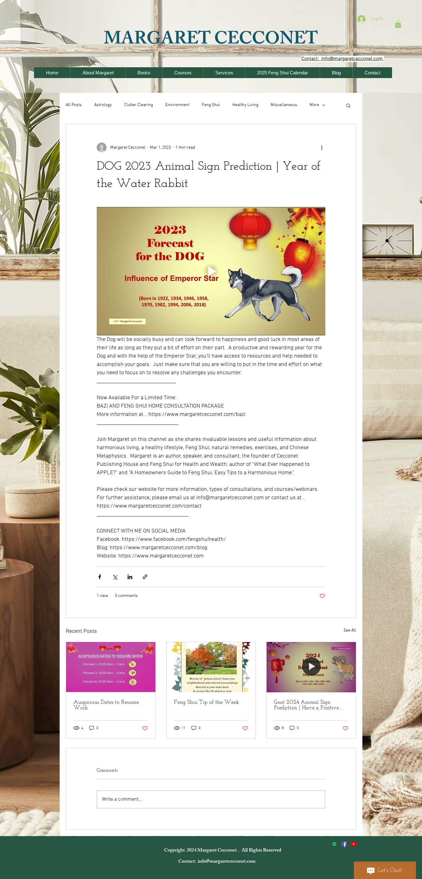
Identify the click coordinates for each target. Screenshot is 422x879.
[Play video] (211, 271)
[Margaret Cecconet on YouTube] (354, 844)
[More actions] (321, 147)
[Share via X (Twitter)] (115, 577)
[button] (398, 24)
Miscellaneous (284, 105)
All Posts (74, 105)
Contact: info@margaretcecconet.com (217, 861)
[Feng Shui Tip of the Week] (211, 667)
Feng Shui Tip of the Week (206, 702)
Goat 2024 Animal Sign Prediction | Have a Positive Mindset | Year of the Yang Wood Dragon (306, 705)
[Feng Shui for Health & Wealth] (344, 844)
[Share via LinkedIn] (130, 577)
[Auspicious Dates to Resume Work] (110, 667)
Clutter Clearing (138, 105)
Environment (177, 105)
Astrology (103, 105)
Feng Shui (211, 105)
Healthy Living (245, 105)
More (314, 105)
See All (350, 630)
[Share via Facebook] (100, 577)
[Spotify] (334, 844)
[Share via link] (145, 577)
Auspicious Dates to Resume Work (106, 705)
